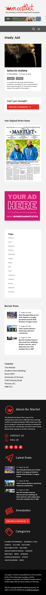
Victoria (10, 250)
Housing (11, 292)
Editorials (11, 254)
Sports (10, 283)
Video (21, 560)
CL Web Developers (32, 590)
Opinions (24, 554)
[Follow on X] (16, 447)
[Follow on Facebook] (6, 447)
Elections (26, 545)
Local (10, 242)
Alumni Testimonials (14, 542)
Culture (16, 545)
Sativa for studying (17, 70)
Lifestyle (19, 78)
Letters (10, 258)
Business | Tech (30, 542)
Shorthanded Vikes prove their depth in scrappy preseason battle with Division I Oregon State (29, 318)
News (10, 263)
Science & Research (12, 557)
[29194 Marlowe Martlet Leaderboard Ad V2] (23, 20)
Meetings (9, 554)
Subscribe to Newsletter (18, 107)
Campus (10, 78)
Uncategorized (11, 560)
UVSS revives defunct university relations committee (27, 331)
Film (9, 267)
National (11, 246)
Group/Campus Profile (14, 551)
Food (10, 271)
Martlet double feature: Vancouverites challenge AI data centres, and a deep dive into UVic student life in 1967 (28, 344)
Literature (11, 275)
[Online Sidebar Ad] (22, 220)
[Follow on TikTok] (21, 447)
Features (23, 548)
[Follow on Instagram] (11, 447)
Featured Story (11, 548)
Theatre (11, 279)
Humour (28, 551)
